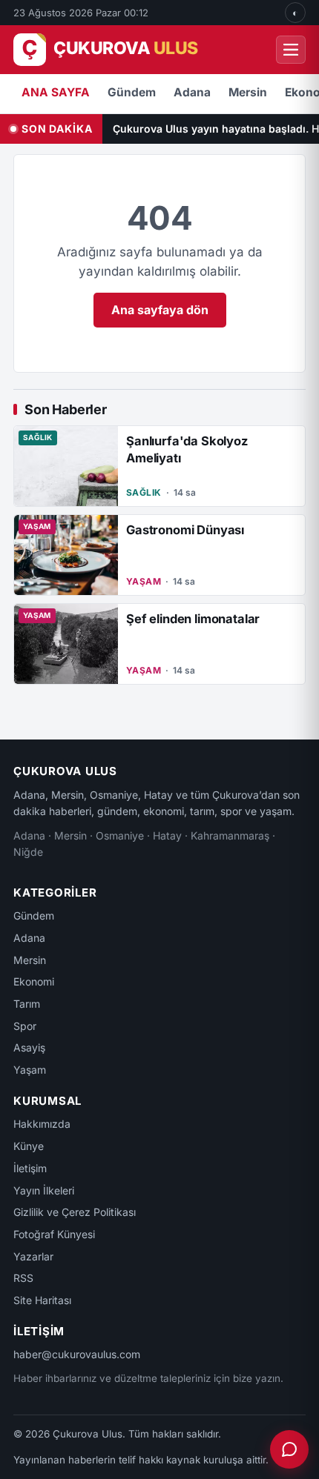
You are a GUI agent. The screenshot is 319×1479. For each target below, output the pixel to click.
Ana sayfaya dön (159, 309)
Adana (192, 92)
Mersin (247, 92)
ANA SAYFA (56, 92)
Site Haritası (42, 1300)
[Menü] (291, 50)
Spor (24, 1026)
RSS (23, 1278)
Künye (28, 1146)
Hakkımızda (41, 1123)
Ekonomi (33, 981)
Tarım (26, 1003)
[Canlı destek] (289, 1449)
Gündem (132, 92)
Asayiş (29, 1047)
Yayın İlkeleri (43, 1190)
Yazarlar (33, 1256)
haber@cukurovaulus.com (76, 1354)
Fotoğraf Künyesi (54, 1234)
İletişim (30, 1168)
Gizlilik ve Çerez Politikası (74, 1212)
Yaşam (29, 1069)
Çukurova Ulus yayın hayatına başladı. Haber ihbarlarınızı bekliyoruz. (216, 128)
